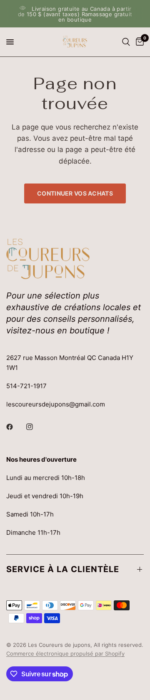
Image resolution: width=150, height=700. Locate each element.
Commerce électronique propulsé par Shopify (65, 653)
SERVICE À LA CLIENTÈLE (62, 569)
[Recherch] (126, 41)
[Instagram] (35, 427)
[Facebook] (15, 427)
